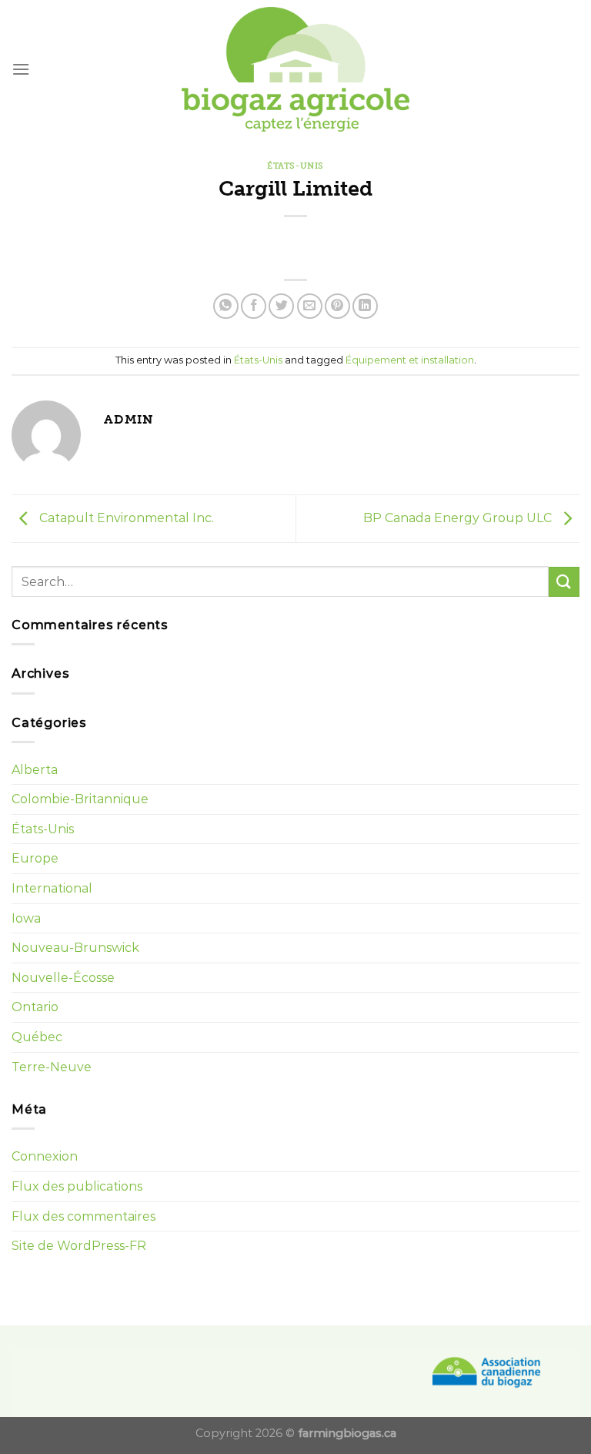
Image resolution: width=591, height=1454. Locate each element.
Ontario (35, 1007)
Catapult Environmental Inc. (125, 518)
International (52, 888)
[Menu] (21, 69)
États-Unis (295, 165)
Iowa (26, 918)
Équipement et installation (410, 360)
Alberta (35, 769)
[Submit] (564, 582)
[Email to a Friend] (309, 306)
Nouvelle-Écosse (63, 977)
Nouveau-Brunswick (75, 947)
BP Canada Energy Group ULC (459, 518)
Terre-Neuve (52, 1067)
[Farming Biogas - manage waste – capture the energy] (296, 69)
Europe (35, 858)
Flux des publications (77, 1186)
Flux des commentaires (83, 1216)
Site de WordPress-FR (79, 1245)
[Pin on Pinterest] (337, 306)
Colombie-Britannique (80, 799)
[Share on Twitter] (281, 306)
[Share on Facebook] (253, 306)
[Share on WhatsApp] (226, 306)
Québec (37, 1037)
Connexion (45, 1156)
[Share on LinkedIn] (365, 306)
